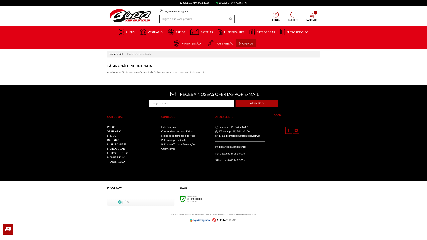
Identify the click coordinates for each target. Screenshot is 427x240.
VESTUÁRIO (114, 131)
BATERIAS (113, 140)
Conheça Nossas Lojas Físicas (177, 131)
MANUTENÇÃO (116, 157)
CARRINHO (311, 16)
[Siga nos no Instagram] (296, 130)
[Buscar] (231, 19)
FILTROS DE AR (116, 148)
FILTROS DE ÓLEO (117, 153)
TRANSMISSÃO (116, 161)
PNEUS (111, 127)
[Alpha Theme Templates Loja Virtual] (224, 220)
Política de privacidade (173, 140)
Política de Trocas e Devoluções (178, 144)
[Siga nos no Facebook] (288, 130)
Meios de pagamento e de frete (178, 135)
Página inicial (116, 53)
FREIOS (111, 135)
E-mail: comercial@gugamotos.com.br (239, 135)
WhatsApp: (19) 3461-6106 (233, 3)
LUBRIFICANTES (116, 144)
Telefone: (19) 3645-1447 (233, 127)
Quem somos (168, 148)
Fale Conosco (168, 127)
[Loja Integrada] (200, 220)
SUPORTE (293, 20)
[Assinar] (257, 103)
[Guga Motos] (130, 16)
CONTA (276, 20)
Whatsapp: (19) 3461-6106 (234, 131)
